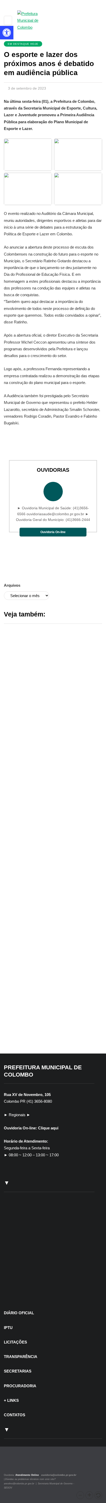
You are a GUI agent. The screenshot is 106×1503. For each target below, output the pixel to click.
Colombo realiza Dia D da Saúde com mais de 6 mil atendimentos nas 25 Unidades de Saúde (51, 888)
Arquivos (12, 585)
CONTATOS (14, 1415)
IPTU (8, 1327)
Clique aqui (48, 1128)
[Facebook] (17, 1463)
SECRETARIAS (17, 1371)
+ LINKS (11, 1400)
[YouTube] (23, 1463)
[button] (80, 1495)
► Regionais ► (17, 1115)
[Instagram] (11, 1463)
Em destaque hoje (23, 43)
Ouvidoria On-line (53, 532)
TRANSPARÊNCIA (20, 1356)
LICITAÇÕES (15, 1342)
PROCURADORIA (20, 1386)
